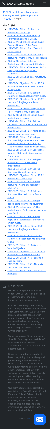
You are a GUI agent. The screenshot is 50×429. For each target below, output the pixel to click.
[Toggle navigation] (44, 3)
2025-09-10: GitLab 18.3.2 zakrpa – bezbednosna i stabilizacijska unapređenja (24, 162)
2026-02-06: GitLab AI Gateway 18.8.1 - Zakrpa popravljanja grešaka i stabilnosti (26, 70)
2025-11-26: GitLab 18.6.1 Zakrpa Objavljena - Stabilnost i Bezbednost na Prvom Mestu (27, 124)
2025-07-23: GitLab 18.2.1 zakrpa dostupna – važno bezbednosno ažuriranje (23, 184)
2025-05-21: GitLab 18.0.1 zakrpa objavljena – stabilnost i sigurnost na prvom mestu (25, 219)
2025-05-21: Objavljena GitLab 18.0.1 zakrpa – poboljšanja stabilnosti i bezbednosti (25, 229)
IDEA (29, 418)
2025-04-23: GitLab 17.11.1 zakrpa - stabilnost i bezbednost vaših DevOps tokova (26, 238)
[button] (40, 419)
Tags (8, 18)
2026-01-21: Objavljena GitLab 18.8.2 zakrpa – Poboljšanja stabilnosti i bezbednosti (25, 102)
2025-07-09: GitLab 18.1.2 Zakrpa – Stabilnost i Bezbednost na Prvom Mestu (24, 194)
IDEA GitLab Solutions (20, 3)
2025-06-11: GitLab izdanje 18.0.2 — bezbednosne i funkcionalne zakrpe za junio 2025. (26, 210)
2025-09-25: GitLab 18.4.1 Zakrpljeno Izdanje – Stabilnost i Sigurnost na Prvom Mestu (25, 153)
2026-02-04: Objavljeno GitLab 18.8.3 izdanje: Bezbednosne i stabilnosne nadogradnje (25, 86)
